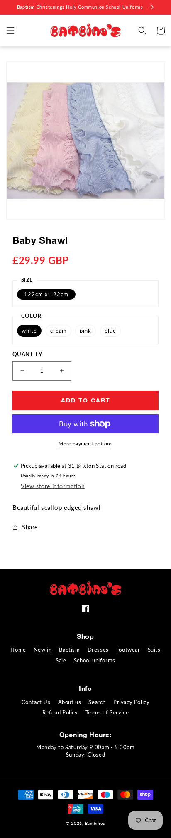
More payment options (85, 443)
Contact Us (36, 702)
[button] (10, 30)
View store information (53, 486)
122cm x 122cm (46, 294)
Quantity (27, 354)
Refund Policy (60, 712)
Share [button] (30, 527)
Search (97, 702)
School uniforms (94, 660)
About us (69, 702)
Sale (61, 660)
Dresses (98, 649)
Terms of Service (107, 712)
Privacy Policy (131, 702)
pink (85, 330)
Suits (154, 649)
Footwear (128, 649)
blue (110, 330)
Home (18, 649)
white (29, 330)
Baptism (69, 649)
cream (58, 330)
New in (43, 649)
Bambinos (95, 823)
